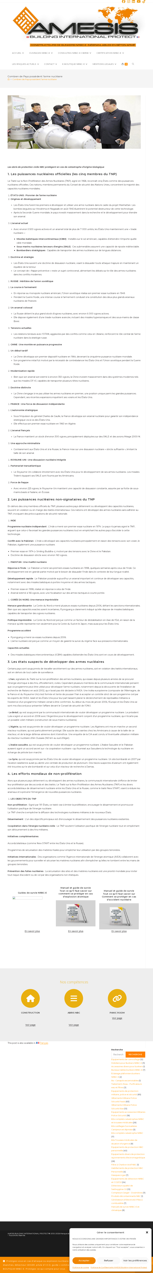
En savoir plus (32, 931)
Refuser (108, 1260)
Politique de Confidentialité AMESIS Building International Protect (119, 1267)
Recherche (117, 1049)
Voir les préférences (135, 1260)
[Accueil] (9, 79)
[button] (147, 1232)
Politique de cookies (80, 1267)
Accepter (84, 1260)
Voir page (30, 1025)
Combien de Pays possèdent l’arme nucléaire (34, 79)
